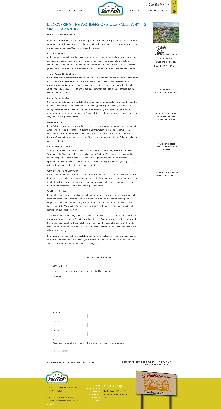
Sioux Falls (53, 35)
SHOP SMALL (94, 394)
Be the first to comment (100, 257)
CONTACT (95, 397)
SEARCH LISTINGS (92, 388)
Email (56, 321)
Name (56, 313)
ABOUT (97, 386)
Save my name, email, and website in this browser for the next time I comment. (89, 343)
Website (57, 330)
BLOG (97, 400)
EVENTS (96, 391)
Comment (58, 276)
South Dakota (67, 35)
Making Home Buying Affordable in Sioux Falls (73, 362)
